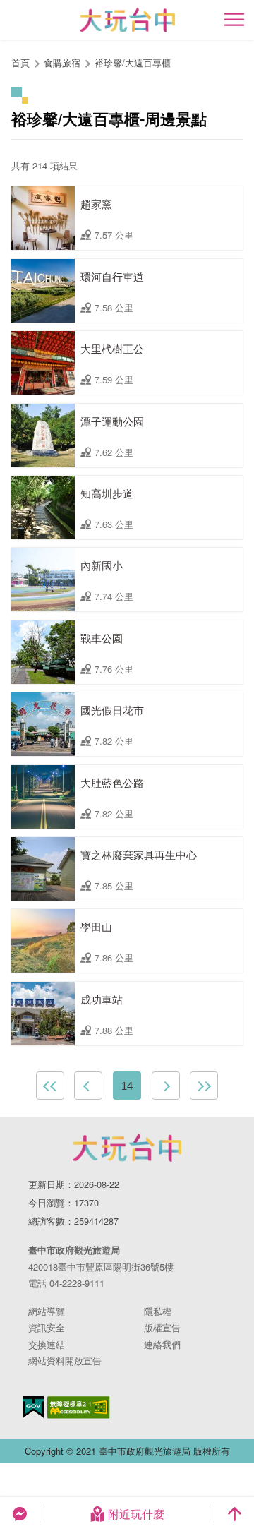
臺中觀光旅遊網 (127, 20)
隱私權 (157, 1311)
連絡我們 (162, 1344)
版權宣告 (162, 1327)
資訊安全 (46, 1327)
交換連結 (46, 1344)
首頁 (20, 62)
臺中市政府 (127, 1148)
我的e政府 (33, 1407)
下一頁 (166, 1085)
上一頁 (88, 1085)
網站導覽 (46, 1311)
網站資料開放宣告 (65, 1360)
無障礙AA (78, 1407)
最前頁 (50, 1085)
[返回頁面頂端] (234, 1514)
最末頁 (204, 1085)
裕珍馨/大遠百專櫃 (133, 62)
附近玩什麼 (136, 1514)
